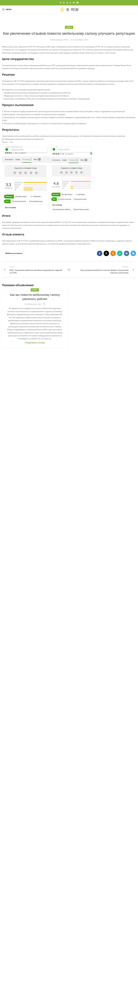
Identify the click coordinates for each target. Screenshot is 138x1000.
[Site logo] (69, 9)
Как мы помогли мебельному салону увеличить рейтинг (35, 297)
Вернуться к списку (69, 269)
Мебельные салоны (14, 253)
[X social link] (63, 2)
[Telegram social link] (77, 2)
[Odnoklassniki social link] (67, 2)
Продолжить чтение (35, 343)
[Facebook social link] (60, 2)
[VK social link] (74, 2)
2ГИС (66, 39)
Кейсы (69, 27)
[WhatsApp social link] (70, 2)
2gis (39, 304)
